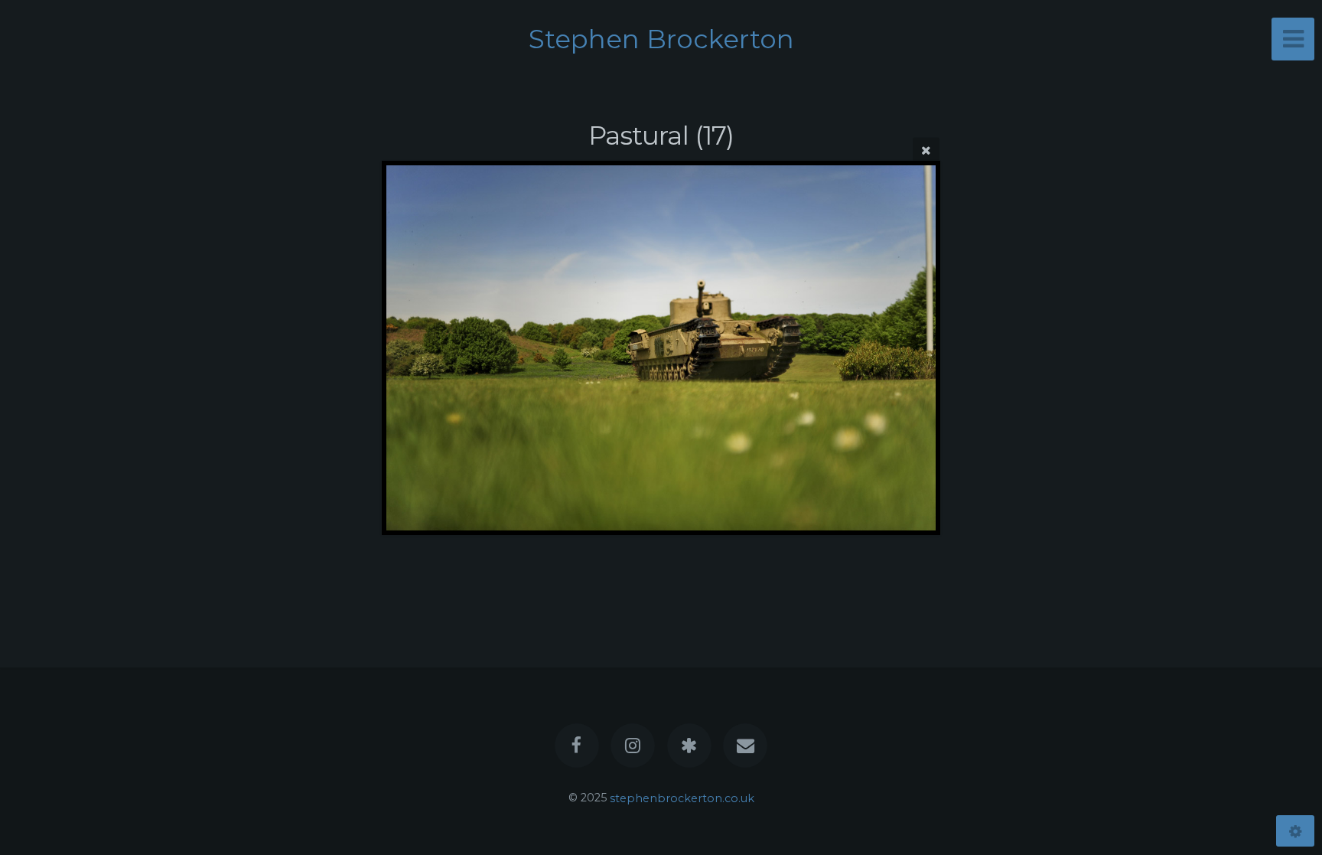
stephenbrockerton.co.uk (682, 797)
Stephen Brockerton (661, 39)
